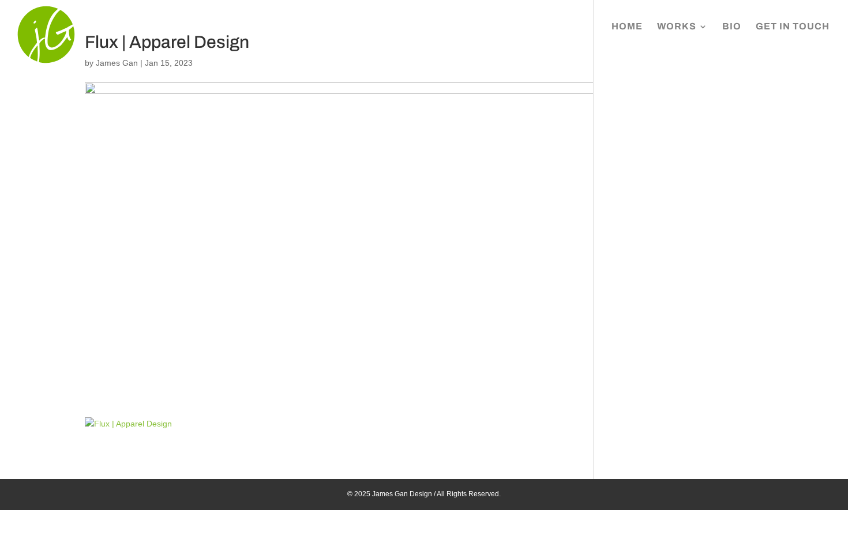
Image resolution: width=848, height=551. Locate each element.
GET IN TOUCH (793, 26)
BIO (731, 26)
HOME (627, 26)
